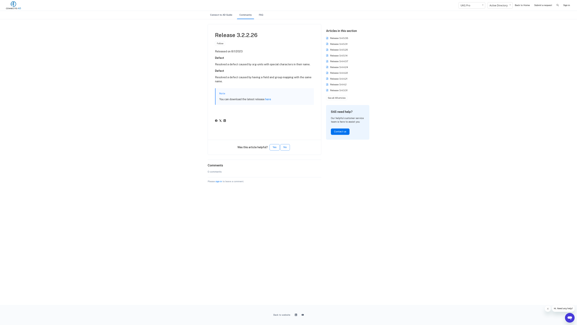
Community (245, 15)
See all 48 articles (337, 98)
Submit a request (543, 5)
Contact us (340, 131)
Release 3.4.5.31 (339, 44)
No (285, 147)
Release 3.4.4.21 (338, 78)
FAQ (261, 15)
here (268, 99)
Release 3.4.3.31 (339, 90)
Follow (220, 43)
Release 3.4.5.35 (339, 38)
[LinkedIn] (224, 121)
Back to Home (522, 5)
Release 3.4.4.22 (339, 73)
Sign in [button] (566, 5)
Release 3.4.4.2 (338, 84)
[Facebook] (216, 121)
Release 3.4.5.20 (339, 49)
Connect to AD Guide (221, 15)
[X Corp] (220, 121)
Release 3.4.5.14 (339, 55)
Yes (274, 147)
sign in (218, 181)
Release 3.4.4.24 (339, 67)
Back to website (281, 315)
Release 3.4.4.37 (339, 61)
